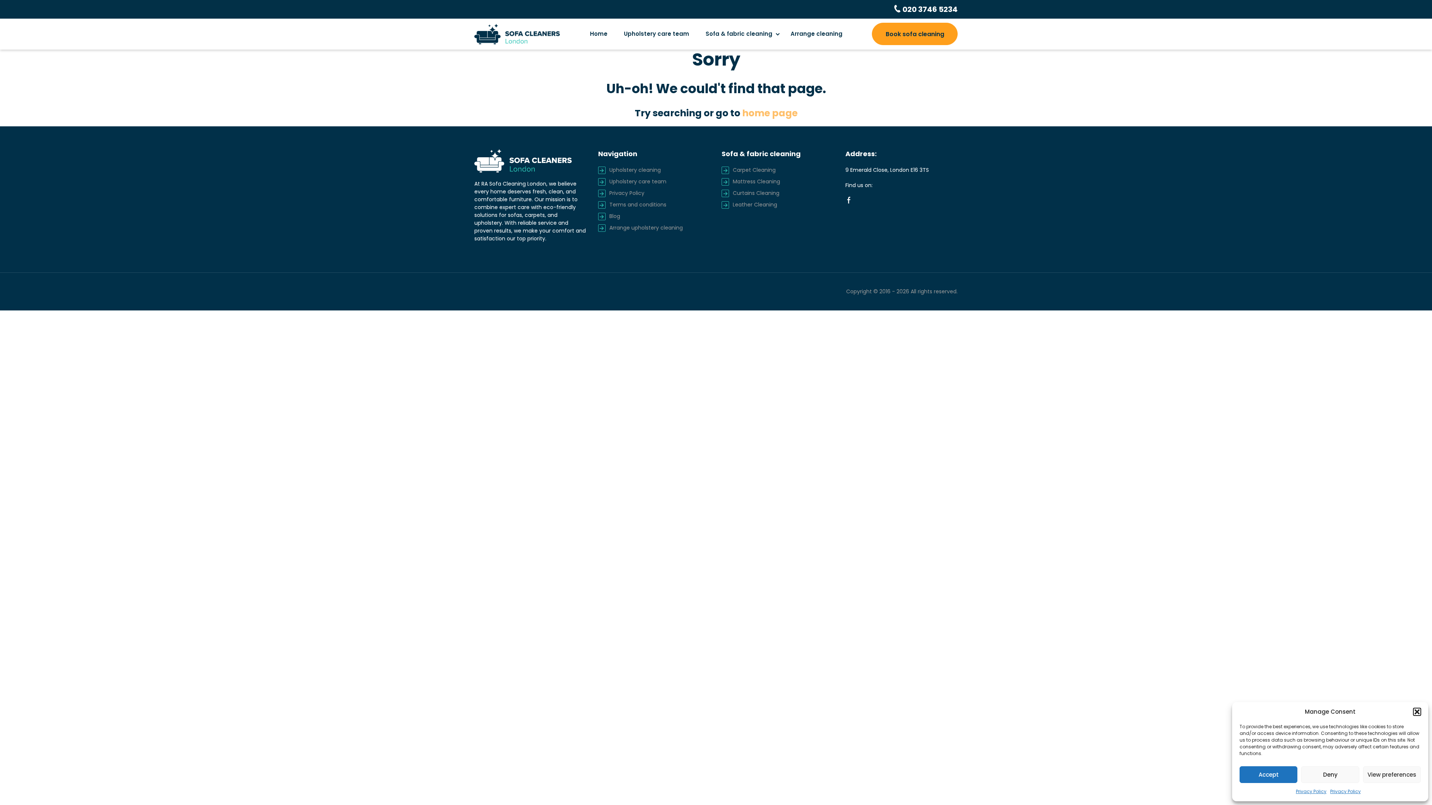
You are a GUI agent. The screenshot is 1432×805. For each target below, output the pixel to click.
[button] (1417, 712)
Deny (1330, 775)
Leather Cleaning (755, 204)
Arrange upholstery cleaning (646, 227)
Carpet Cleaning (754, 170)
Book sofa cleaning (915, 34)
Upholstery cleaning (635, 170)
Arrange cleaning (816, 34)
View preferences (1391, 775)
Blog (614, 216)
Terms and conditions (637, 204)
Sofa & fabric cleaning (739, 34)
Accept (1269, 775)
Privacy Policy (1311, 791)
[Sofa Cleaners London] (517, 33)
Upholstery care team (656, 34)
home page (770, 113)
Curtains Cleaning (756, 193)
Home (598, 34)
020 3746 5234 (929, 9)
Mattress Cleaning (756, 181)
